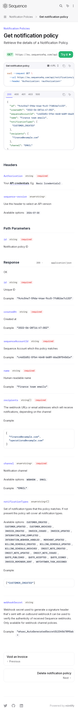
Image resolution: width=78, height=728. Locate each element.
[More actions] (73, 5)
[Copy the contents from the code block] (63, 65)
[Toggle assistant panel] (67, 5)
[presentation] (36, 54)
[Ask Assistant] (69, 65)
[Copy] (54, 54)
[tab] (9, 94)
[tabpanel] (39, 123)
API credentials (19, 183)
